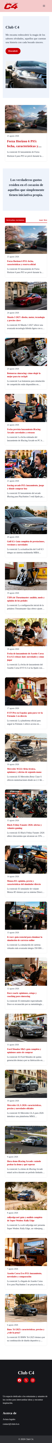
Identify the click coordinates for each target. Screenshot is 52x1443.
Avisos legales (9, 1419)
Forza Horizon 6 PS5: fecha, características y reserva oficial (22, 146)
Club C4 (26, 1372)
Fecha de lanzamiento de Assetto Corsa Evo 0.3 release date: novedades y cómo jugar (25, 656)
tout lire (43, 220)
